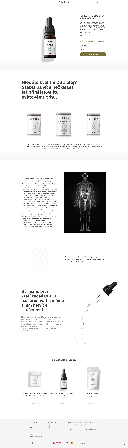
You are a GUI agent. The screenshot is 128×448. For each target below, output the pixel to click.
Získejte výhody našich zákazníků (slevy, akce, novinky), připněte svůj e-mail (81, 424)
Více (81, 35)
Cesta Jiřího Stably (34, 422)
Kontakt (32, 434)
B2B (49, 427)
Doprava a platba (52, 425)
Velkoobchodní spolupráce (36, 432)
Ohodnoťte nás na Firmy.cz (36, 436)
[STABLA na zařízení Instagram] (32, 443)
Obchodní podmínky (52, 422)
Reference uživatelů (34, 425)
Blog (31, 427)
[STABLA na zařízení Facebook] (30, 443)
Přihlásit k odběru (91, 429)
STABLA (91, 443)
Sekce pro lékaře (34, 429)
